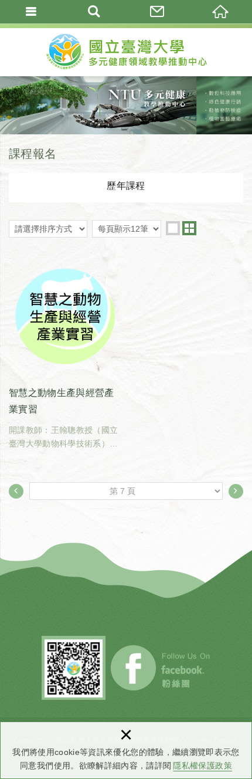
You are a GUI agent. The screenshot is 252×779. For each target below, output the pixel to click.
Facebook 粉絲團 (161, 667)
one (173, 228)
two (189, 228)
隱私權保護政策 (202, 765)
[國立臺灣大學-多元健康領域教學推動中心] (126, 49)
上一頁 (16, 491)
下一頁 (236, 491)
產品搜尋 (95, 11)
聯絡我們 (157, 11)
